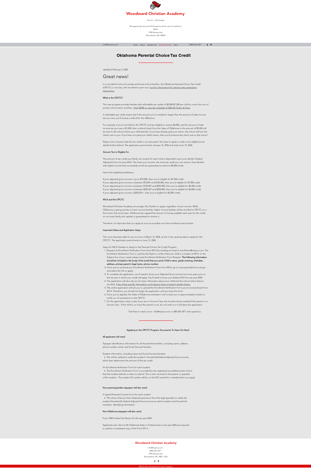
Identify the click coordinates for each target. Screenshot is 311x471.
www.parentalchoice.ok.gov (192, 267)
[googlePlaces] (211, 45)
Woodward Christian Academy (155, 13)
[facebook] (207, 45)
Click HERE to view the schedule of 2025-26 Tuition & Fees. (161, 108)
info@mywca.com (110, 44)
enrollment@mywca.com (191, 250)
